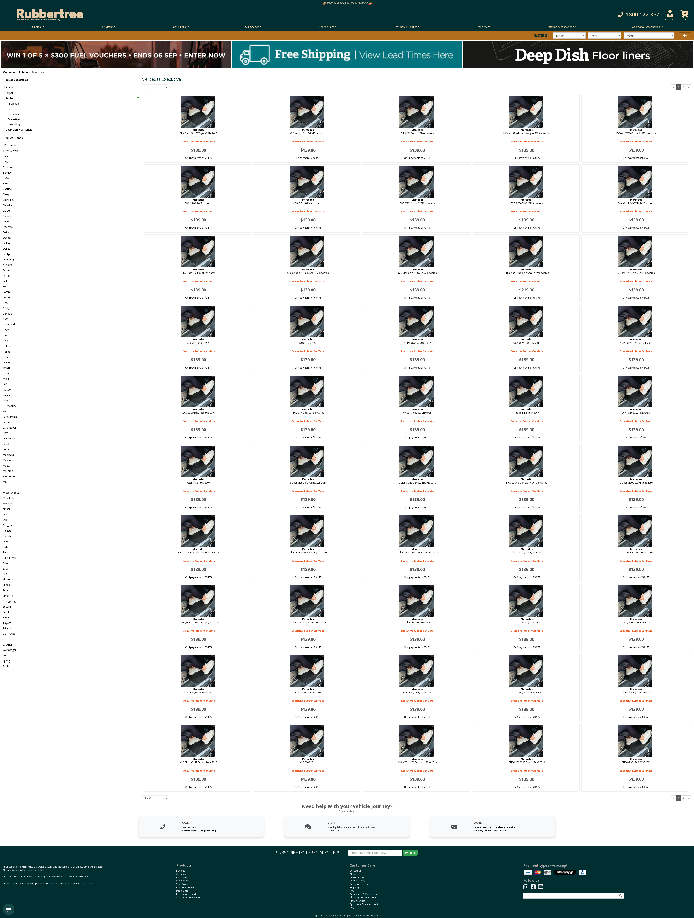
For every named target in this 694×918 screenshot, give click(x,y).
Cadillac (7, 189)
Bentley (7, 172)
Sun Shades (183, 880)
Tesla (6, 617)
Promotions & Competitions (365, 894)
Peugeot (8, 525)
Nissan (7, 509)
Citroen (7, 210)
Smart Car (8, 595)
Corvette (8, 216)
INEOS (6, 362)
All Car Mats (10, 87)
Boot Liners (182, 877)
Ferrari (6, 275)
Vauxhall (7, 644)
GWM (6, 330)
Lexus (6, 444)
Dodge (7, 254)
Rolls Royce (9, 557)
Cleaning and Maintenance (364, 897)
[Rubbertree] (159, 15)
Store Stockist (357, 900)
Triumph (7, 628)
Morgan (7, 503)
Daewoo (8, 227)
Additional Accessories (188, 897)
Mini (5, 487)
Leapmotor (9, 438)
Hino (5, 340)
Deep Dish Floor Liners (18, 129)
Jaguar (6, 395)
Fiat (5, 281)
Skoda (6, 585)
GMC (5, 319)
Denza (6, 248)
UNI (5, 639)
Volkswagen (10, 650)
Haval (6, 335)
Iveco (6, 378)
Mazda (7, 465)
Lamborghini (10, 416)
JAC (5, 384)
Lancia (6, 422)
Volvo (6, 655)
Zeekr (6, 666)
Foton (6, 292)
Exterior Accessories (187, 894)
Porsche (7, 536)
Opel (5, 519)
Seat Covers (183, 884)
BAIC (5, 161)
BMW (6, 178)
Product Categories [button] (15, 80)
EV (9, 108)
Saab (5, 568)
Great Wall (9, 324)
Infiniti (6, 368)
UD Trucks (9, 633)
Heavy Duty (14, 124)
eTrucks (7, 265)
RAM (5, 547)
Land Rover (9, 427)
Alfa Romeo (10, 145)
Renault (7, 552)
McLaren (8, 471)
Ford (5, 286)
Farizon (7, 270)
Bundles (180, 870)
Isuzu (6, 373)
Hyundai (7, 357)
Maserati (8, 460)
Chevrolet (8, 199)
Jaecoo (7, 389)
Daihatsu (8, 232)
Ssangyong (9, 601)
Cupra (6, 221)
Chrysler (7, 205)
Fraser (6, 297)
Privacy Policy (357, 877)
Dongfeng (8, 259)
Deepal (7, 237)
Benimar (8, 167)
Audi (5, 156)
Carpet (9, 93)
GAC (5, 302)
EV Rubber (13, 114)
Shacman (8, 579)
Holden (7, 346)
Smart (6, 590)
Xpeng (6, 661)
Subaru (7, 606)
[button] (520, 14)
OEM (5, 514)
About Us (355, 874)
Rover (6, 563)
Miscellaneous (11, 492)
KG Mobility (9, 406)
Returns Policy (357, 880)
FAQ (352, 890)
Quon (6, 541)
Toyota (7, 623)
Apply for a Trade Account (364, 904)
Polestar (7, 530)
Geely (6, 308)
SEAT (6, 574)
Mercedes (9, 72)
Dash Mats (483, 27)
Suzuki (6, 612)
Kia (4, 411)
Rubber (23, 72)
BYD (5, 183)
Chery (6, 194)
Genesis (7, 313)
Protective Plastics (186, 887)
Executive (14, 119)
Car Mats (181, 874)
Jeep (5, 400)
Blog (352, 907)
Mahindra (8, 454)
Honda (6, 351)
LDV (5, 433)
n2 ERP (377, 915)
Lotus (6, 449)
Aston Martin (10, 151)
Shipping (354, 887)
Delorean (8, 243)
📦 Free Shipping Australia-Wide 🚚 (309, 3)
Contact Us (355, 870)
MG (5, 482)
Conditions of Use (359, 884)
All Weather (14, 103)
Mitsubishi (8, 498)
